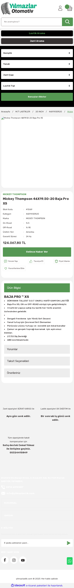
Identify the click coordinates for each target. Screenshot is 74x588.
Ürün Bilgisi (14, 287)
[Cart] (69, 8)
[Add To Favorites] (14, 268)
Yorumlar (12, 349)
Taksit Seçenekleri (18, 361)
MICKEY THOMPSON (35, 218)
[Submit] (68, 543)
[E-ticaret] (36, 585)
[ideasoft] (18, 585)
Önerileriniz (13, 373)
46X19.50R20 (32, 214)
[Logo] (19, 8)
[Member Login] (60, 8)
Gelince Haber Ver (37, 251)
